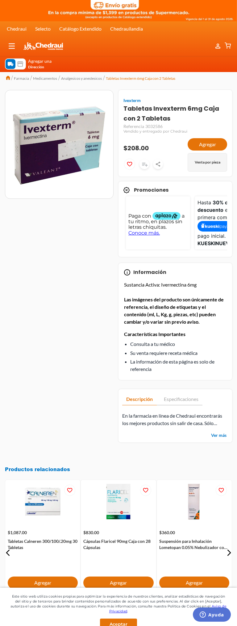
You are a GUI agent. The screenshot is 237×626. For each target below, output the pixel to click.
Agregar (207, 144)
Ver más (219, 435)
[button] (12, 46)
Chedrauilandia (126, 29)
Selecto (43, 29)
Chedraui (17, 29)
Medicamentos (45, 78)
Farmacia (21, 78)
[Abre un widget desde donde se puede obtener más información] (212, 615)
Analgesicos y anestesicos (81, 78)
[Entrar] (215, 46)
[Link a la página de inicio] (8, 79)
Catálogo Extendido (80, 29)
